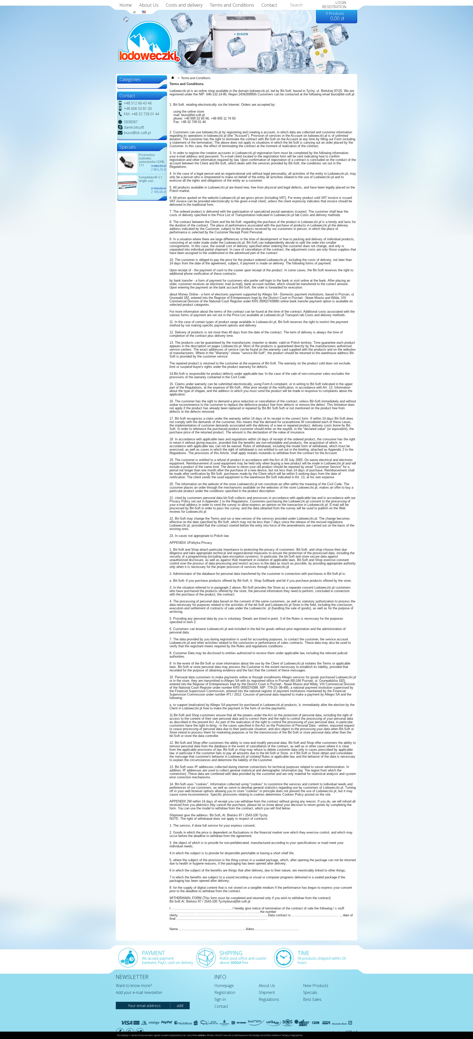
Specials (310, 992)
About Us (148, 5)
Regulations (269, 999)
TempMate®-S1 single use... (150, 178)
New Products (315, 985)
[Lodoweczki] (149, 42)
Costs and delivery (184, 5)
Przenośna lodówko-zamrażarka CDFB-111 (152, 160)
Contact (221, 1006)
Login (341, 2)
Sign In (220, 999)
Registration (224, 992)
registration (334, 6)
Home (125, 5)
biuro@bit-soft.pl (137, 132)
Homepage (224, 985)
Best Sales (312, 999)
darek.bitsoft (134, 127)
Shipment (267, 992)
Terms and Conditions (232, 5)
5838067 (131, 121)
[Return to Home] (172, 78)
